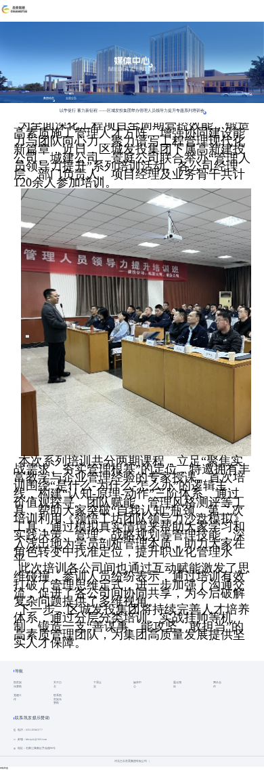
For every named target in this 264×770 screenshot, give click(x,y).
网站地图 (4, 768)
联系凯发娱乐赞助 (57, 699)
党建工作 (18, 697)
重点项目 (177, 684)
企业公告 (71, 98)
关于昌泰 (57, 684)
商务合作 (217, 684)
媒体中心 (137, 684)
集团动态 (48, 98)
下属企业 (97, 684)
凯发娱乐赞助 (18, 684)
